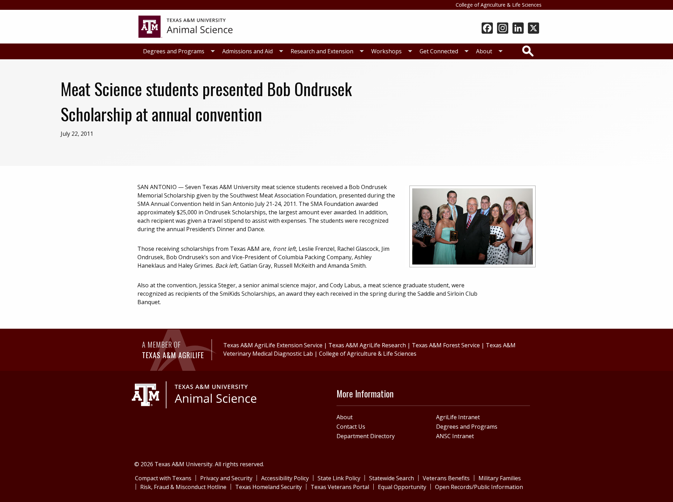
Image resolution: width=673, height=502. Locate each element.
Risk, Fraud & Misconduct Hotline (183, 487)
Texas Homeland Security (268, 487)
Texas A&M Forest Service (446, 345)
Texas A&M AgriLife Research (367, 345)
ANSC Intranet (455, 436)
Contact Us (350, 426)
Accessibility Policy (285, 478)
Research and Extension (322, 51)
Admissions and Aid (247, 51)
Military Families (499, 478)
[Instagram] (502, 28)
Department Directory (365, 436)
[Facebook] (487, 28)
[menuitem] (177, 51)
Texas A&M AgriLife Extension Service (272, 345)
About (484, 51)
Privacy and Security (226, 478)
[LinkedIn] (518, 28)
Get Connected (439, 51)
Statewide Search (391, 478)
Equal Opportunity (402, 487)
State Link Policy (339, 478)
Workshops (386, 51)
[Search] (528, 51)
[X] (533, 28)
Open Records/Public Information (479, 487)
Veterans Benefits (446, 478)
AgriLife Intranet (458, 417)
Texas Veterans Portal (340, 487)
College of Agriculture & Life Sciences (499, 4)
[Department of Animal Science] (186, 26)
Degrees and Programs (173, 51)
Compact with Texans (163, 478)
